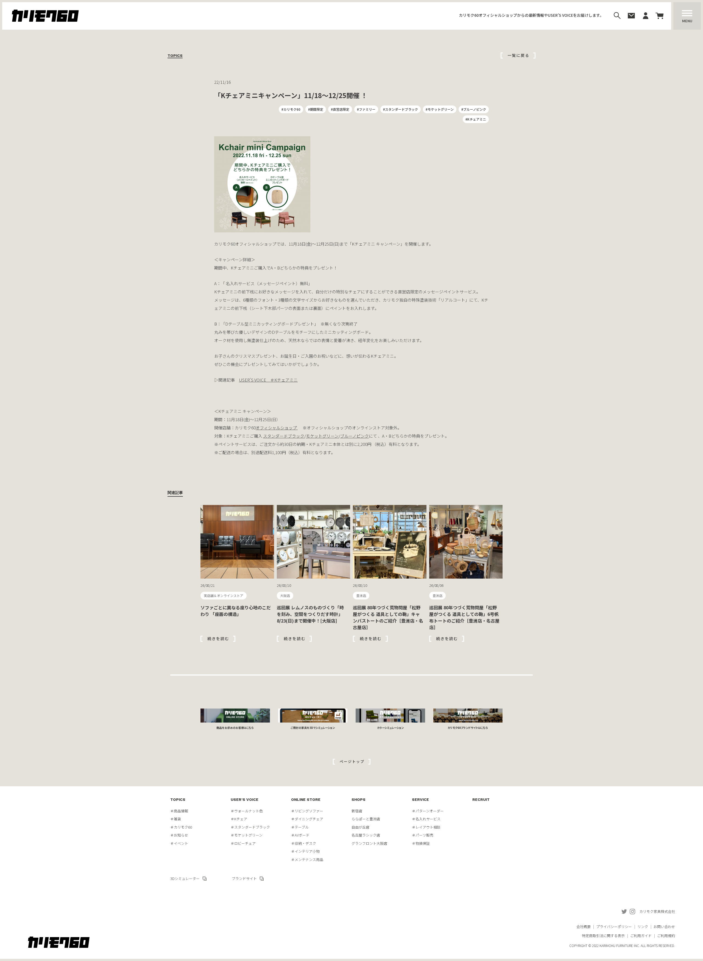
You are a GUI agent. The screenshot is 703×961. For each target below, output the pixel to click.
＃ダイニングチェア (307, 818)
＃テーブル (300, 827)
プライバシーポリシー (614, 926)
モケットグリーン (322, 436)
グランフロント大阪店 (369, 843)
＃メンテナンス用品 (307, 859)
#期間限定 (315, 109)
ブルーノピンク (354, 436)
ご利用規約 (666, 935)
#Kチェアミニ (475, 119)
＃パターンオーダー (428, 810)
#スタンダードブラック (400, 109)
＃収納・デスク (303, 843)
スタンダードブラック (283, 436)
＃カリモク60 (181, 827)
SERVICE (420, 799)
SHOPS (359, 799)
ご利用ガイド (641, 935)
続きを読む (218, 638)
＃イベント (179, 843)
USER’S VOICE (244, 799)
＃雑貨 (175, 818)
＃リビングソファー (307, 810)
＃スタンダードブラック (250, 827)
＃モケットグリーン (247, 835)
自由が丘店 (360, 827)
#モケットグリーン (440, 109)
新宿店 (357, 810)
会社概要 (583, 926)
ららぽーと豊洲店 (366, 818)
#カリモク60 (290, 109)
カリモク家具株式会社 (657, 911)
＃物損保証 (421, 843)
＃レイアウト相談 (426, 827)
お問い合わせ (664, 926)
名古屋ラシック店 (366, 835)
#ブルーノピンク (473, 109)
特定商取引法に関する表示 (603, 935)
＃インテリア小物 (305, 851)
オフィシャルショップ (277, 427)
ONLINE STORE (305, 799)
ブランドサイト (244, 878)
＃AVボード (300, 835)
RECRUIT (481, 799)
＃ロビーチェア (243, 843)
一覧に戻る (518, 55)
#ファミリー (366, 109)
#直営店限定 (340, 109)
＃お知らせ (179, 835)
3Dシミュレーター (185, 878)
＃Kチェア (239, 818)
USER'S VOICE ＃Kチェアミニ (268, 380)
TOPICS (177, 799)
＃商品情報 (179, 810)
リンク (642, 926)
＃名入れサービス (426, 818)
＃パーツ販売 (422, 835)
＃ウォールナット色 (247, 810)
